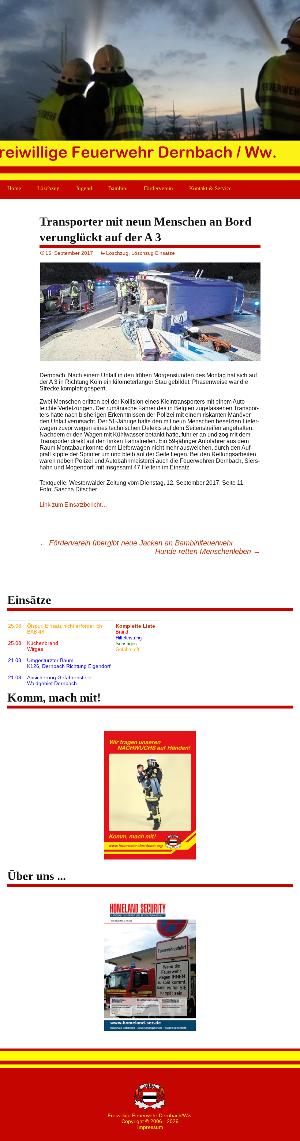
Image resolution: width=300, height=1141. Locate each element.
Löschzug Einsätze (153, 253)
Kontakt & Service (210, 188)
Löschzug (48, 188)
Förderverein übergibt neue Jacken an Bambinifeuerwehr (136, 543)
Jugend (84, 188)
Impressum (150, 1127)
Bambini (118, 188)
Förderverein (158, 188)
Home (14, 188)
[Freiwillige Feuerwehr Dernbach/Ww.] (150, 91)
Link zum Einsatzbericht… (73, 505)
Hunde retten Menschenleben (207, 551)
